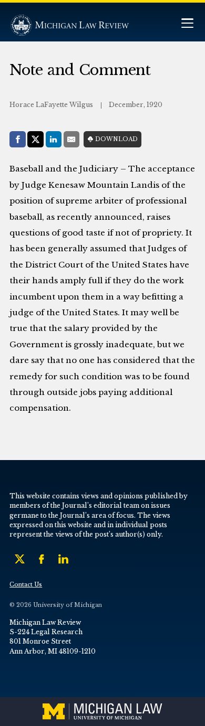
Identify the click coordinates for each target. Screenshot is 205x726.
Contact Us (25, 584)
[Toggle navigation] (187, 24)
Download (116, 139)
